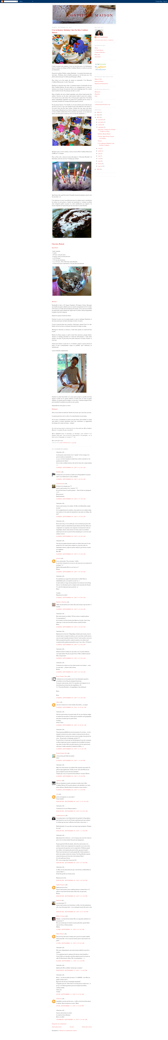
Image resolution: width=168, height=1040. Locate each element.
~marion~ (58, 780)
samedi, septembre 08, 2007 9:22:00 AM (70, 698)
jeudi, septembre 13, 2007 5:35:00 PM (70, 1006)
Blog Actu (97, 54)
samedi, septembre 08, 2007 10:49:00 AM (71, 725)
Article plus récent (57, 1027)
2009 (98, 112)
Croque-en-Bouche (100, 52)
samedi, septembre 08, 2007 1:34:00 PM (70, 760)
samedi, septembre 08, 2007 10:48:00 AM (71, 707)
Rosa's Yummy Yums (61, 676)
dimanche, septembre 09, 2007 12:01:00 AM (72, 801)
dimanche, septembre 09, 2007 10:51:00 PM (72, 912)
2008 (98, 115)
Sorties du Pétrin (99, 81)
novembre (101, 122)
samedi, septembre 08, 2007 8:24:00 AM (70, 609)
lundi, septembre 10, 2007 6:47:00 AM (70, 929)
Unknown (58, 998)
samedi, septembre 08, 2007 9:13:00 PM (70, 790)
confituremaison (60, 815)
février (100, 163)
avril (99, 158)
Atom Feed (97, 57)
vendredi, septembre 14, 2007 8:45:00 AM (71, 1019)
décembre (101, 119)
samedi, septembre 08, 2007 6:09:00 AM (70, 479)
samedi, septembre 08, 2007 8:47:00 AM (70, 672)
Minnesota (97, 92)
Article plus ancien (87, 1027)
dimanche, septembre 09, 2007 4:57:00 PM (72, 862)
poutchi (58, 558)
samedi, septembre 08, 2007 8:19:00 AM (70, 597)
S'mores (100, 141)
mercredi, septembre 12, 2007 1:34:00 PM (71, 970)
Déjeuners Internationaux (101, 83)
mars (99, 161)
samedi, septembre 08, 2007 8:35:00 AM (70, 658)
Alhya (58, 702)
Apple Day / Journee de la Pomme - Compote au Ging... (107, 130)
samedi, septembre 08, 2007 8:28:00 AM (70, 627)
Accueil (72, 1027)
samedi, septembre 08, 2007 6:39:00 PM (70, 776)
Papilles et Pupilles (61, 602)
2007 (98, 117)
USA (96, 96)
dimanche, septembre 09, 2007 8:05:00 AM (72, 811)
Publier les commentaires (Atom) (68, 1030)
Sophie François (60, 885)
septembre (101, 127)
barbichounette (60, 483)
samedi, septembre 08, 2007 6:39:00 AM (70, 516)
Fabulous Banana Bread (104, 134)
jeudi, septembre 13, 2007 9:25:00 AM (70, 994)
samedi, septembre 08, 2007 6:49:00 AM (70, 536)
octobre (100, 125)
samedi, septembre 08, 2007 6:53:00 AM (70, 554)
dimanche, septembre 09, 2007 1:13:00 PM (72, 831)
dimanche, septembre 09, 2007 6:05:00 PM (72, 880)
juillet (100, 151)
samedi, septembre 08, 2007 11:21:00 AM (71, 749)
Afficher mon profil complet (104, 40)
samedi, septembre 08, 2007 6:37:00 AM (70, 499)
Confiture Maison (90, 15)
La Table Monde (99, 50)
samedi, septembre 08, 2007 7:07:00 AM (70, 572)
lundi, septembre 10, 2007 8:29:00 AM (70, 943)
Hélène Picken (60, 934)
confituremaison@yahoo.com (102, 104)
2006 (98, 169)
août (99, 148)
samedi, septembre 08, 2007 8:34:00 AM (70, 644)
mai (99, 156)
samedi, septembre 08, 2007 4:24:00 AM (70, 467)
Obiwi (96, 48)
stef (57, 794)
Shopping (97, 94)
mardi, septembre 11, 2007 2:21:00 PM (70, 961)
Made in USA (98, 79)
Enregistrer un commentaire (59, 1024)
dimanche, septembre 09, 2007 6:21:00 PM (72, 896)
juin (99, 153)
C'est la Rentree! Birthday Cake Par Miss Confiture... (106, 144)
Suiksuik (58, 900)
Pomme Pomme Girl (61, 753)
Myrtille (58, 472)
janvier (100, 166)
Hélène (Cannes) (60, 916)
